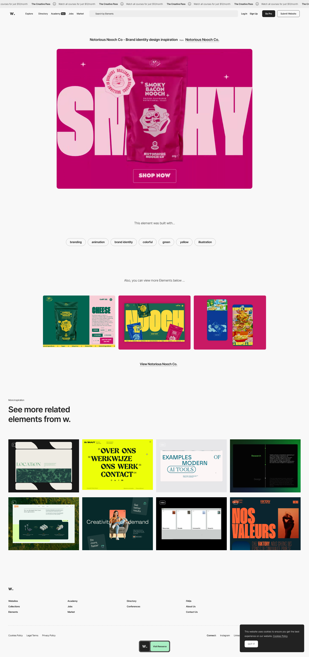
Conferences (133, 606)
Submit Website (288, 13)
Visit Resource (160, 646)
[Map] (43, 465)
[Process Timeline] (265, 465)
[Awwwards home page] (145, 646)
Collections (14, 606)
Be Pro (268, 13)
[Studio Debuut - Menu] (117, 464)
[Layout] (117, 523)
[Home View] (154, 323)
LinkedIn (238, 635)
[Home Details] (230, 323)
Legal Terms (32, 635)
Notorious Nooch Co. (202, 39)
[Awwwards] (12, 13)
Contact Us (192, 612)
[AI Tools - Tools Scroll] (191, 465)
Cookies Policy (15, 635)
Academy (58, 13)
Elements (13, 612)
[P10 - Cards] (191, 523)
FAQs (188, 601)
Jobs (71, 13)
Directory (43, 13)
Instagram (225, 635)
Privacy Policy (49, 635)
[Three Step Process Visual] (43, 523)
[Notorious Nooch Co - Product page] (79, 321)
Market (80, 13)
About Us (191, 606)
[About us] (265, 523)
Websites (13, 601)
